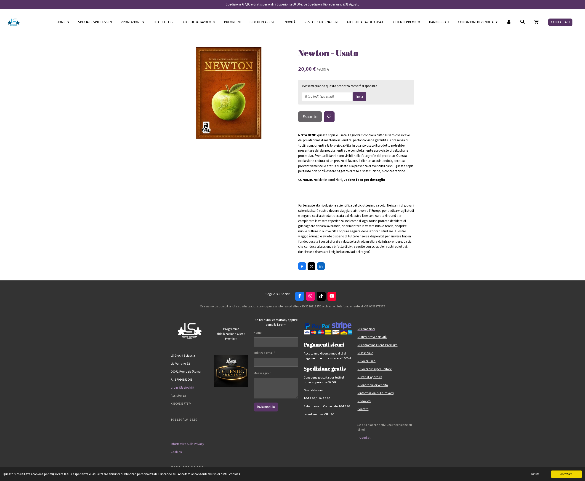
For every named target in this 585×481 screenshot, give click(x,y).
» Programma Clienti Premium (377, 345)
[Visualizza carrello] (536, 22)
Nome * (259, 333)
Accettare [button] (566, 474)
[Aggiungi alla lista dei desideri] (329, 116)
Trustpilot (363, 437)
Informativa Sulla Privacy (187, 444)
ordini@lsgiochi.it (182, 387)
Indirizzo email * (264, 353)
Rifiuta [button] (535, 474)
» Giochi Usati (366, 361)
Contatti (362, 409)
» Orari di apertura (369, 377)
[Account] (509, 22)
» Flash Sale (365, 353)
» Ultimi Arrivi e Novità (372, 337)
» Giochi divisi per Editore (374, 369)
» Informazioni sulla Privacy (375, 393)
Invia (359, 96)
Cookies (176, 452)
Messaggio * (262, 373)
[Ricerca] (522, 22)
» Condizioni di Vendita (372, 385)
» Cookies (364, 401)
